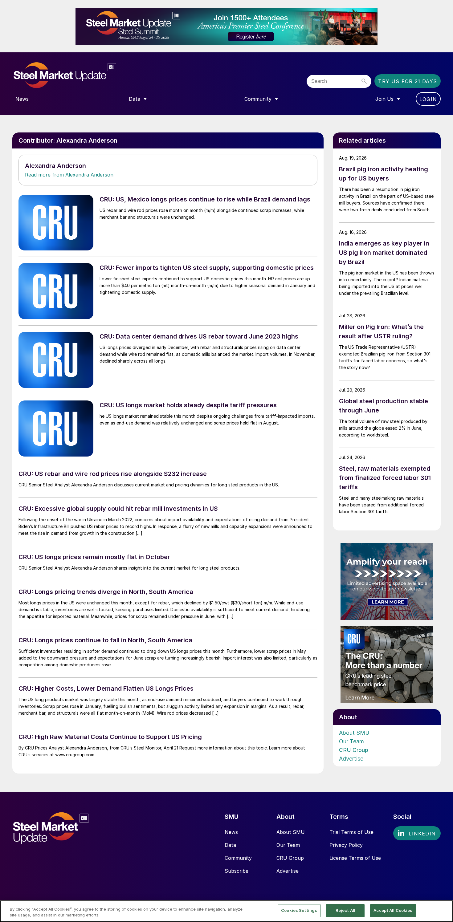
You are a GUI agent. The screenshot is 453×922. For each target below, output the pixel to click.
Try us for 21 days (407, 81)
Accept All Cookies (392, 910)
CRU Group (353, 750)
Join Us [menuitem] (384, 99)
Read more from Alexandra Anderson (69, 175)
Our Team (351, 741)
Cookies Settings (299, 910)
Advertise (351, 758)
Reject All (345, 910)
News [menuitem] (22, 99)
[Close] (443, 910)
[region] (226, 911)
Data (230, 845)
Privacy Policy (346, 845)
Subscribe (236, 871)
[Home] (77, 75)
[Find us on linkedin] (417, 833)
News (231, 832)
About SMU (354, 732)
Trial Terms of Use (351, 832)
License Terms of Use (355, 858)
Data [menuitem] (134, 99)
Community (238, 858)
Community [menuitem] (257, 99)
